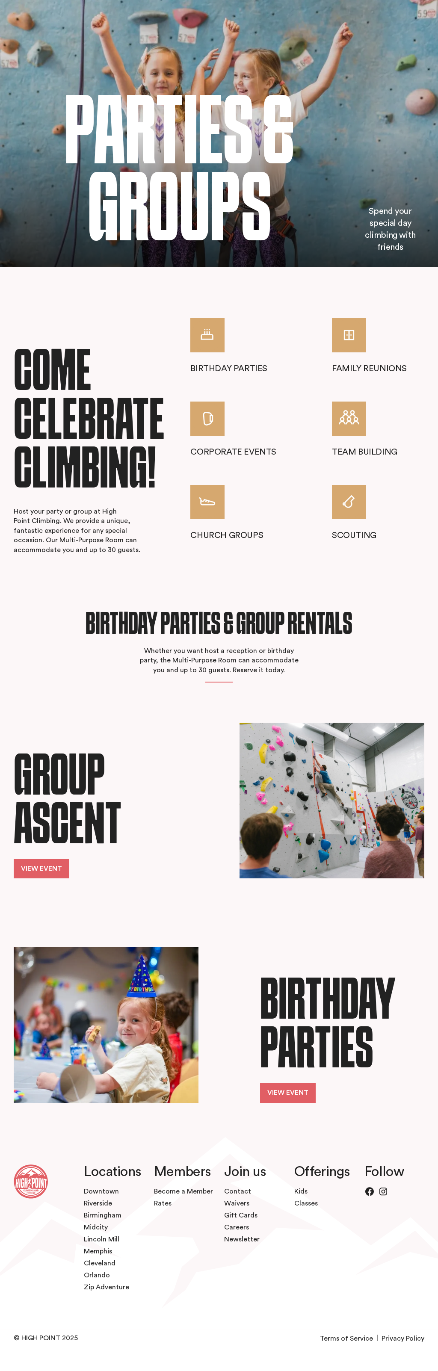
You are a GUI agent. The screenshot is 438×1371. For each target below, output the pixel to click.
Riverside (98, 1203)
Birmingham (102, 1215)
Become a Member (183, 1191)
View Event (41, 868)
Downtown (101, 1191)
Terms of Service (346, 1338)
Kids (301, 1191)
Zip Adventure (106, 1287)
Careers (236, 1227)
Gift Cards (240, 1215)
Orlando (97, 1275)
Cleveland (99, 1263)
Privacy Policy (403, 1338)
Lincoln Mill (101, 1239)
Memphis (98, 1251)
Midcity (96, 1227)
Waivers (236, 1203)
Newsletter (242, 1239)
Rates (163, 1203)
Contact (237, 1191)
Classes (306, 1203)
